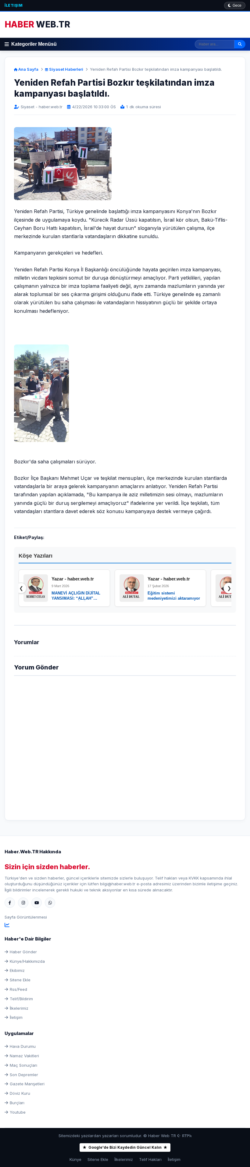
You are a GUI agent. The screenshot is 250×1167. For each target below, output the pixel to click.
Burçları (17, 1102)
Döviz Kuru (20, 1093)
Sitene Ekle (20, 979)
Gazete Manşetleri (27, 1083)
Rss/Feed (18, 989)
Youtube (18, 1112)
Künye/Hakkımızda (27, 961)
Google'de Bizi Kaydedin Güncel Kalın (125, 1147)
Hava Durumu (23, 1046)
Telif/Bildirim (21, 998)
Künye (75, 1159)
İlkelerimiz (19, 1008)
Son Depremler (24, 1074)
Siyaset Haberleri (65, 69)
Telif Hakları (150, 1159)
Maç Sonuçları (23, 1065)
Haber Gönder (23, 951)
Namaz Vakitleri (24, 1055)
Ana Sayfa (27, 69)
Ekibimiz (17, 970)
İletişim (14, 5)
